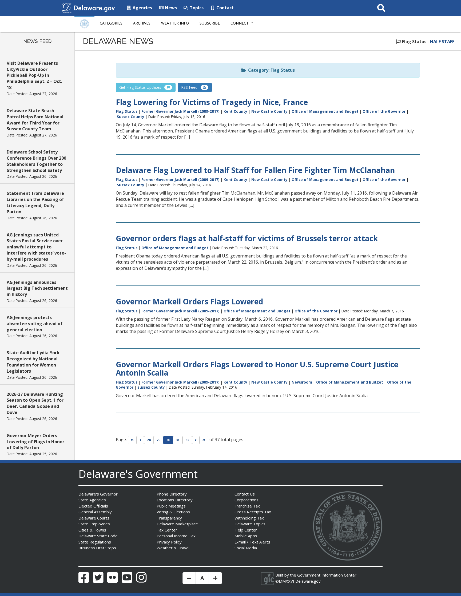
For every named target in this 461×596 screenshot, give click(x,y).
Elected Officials (93, 506)
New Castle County (269, 111)
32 (187, 440)
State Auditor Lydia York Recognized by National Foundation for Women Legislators (33, 362)
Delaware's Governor (98, 494)
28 (149, 440)
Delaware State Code (98, 535)
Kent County (235, 111)
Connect (239, 23)
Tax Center (167, 530)
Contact (224, 8)
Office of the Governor (384, 111)
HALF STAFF (442, 42)
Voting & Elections (173, 511)
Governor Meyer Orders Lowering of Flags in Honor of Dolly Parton (35, 442)
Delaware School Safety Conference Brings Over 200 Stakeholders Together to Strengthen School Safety (36, 161)
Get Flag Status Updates (141, 87)
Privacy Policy (169, 542)
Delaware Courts (93, 518)
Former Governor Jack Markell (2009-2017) (180, 111)
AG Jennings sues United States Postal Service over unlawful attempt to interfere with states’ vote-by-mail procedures (36, 247)
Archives (141, 23)
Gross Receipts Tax (253, 511)
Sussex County (130, 116)
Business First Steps (97, 547)
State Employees (94, 523)
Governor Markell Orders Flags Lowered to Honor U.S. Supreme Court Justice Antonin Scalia (257, 368)
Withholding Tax (249, 518)
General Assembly (95, 511)
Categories (111, 23)
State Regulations (94, 542)
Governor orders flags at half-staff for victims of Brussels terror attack (247, 238)
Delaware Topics (250, 523)
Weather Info (175, 23)
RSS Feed (191, 87)
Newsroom (302, 382)
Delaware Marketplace (177, 523)
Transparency (169, 518)
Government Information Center (326, 575)
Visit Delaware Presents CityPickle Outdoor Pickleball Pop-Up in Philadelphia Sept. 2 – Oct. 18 (34, 75)
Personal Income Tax (176, 535)
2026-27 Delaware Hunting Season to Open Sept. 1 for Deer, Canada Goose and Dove (35, 403)
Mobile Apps (246, 535)
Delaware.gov (308, 581)
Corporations (247, 499)
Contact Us (245, 494)
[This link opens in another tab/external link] (66, 7)
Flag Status (126, 111)
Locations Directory (175, 499)
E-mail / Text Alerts (252, 542)
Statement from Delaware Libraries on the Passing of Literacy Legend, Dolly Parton (35, 202)
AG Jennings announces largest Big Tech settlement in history (37, 288)
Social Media (246, 547)
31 (178, 440)
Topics (196, 8)
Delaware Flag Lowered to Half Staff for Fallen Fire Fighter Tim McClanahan (255, 170)
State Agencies (92, 499)
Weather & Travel (173, 547)
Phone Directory (172, 494)
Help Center (246, 530)
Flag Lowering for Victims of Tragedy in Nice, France (212, 102)
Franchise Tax (247, 506)
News (170, 8)
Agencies (142, 8)
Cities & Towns (92, 530)
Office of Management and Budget (325, 111)
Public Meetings (171, 506)
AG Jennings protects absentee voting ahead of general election (34, 324)
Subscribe (210, 23)
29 (158, 440)
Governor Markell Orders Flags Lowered (189, 301)
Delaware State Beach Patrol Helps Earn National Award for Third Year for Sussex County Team (35, 120)
